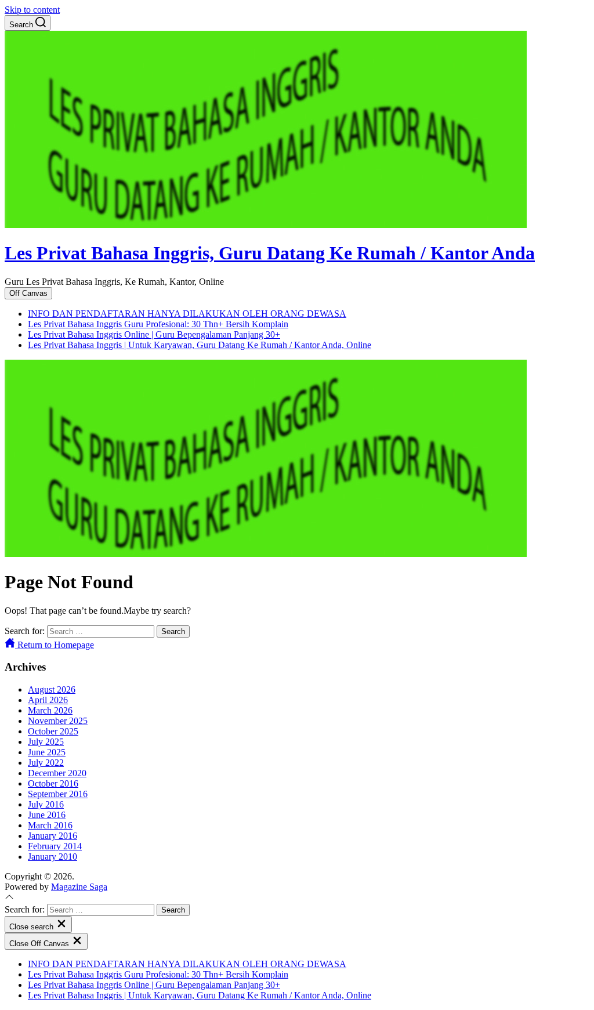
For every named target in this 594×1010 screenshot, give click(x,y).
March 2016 (50, 825)
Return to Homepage (54, 645)
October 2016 (53, 783)
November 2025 (58, 721)
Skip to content (32, 10)
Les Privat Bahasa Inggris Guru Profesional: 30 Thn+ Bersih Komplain (158, 324)
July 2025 (46, 742)
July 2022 (46, 763)
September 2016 (58, 794)
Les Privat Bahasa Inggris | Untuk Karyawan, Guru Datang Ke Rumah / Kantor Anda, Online (199, 345)
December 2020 (57, 773)
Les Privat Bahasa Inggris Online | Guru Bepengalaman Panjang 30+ (154, 334)
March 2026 (50, 710)
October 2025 (53, 731)
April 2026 (48, 700)
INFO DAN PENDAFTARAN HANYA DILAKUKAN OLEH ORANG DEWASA (187, 313)
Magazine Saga (79, 887)
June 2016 (47, 815)
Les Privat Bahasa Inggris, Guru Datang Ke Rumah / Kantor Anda (270, 252)
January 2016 (52, 836)
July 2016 (46, 804)
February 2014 (55, 846)
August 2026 (51, 689)
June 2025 (47, 752)
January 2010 (52, 856)
